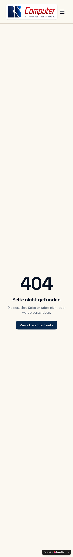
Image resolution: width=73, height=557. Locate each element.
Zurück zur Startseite (36, 325)
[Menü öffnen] (62, 12)
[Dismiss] (68, 552)
